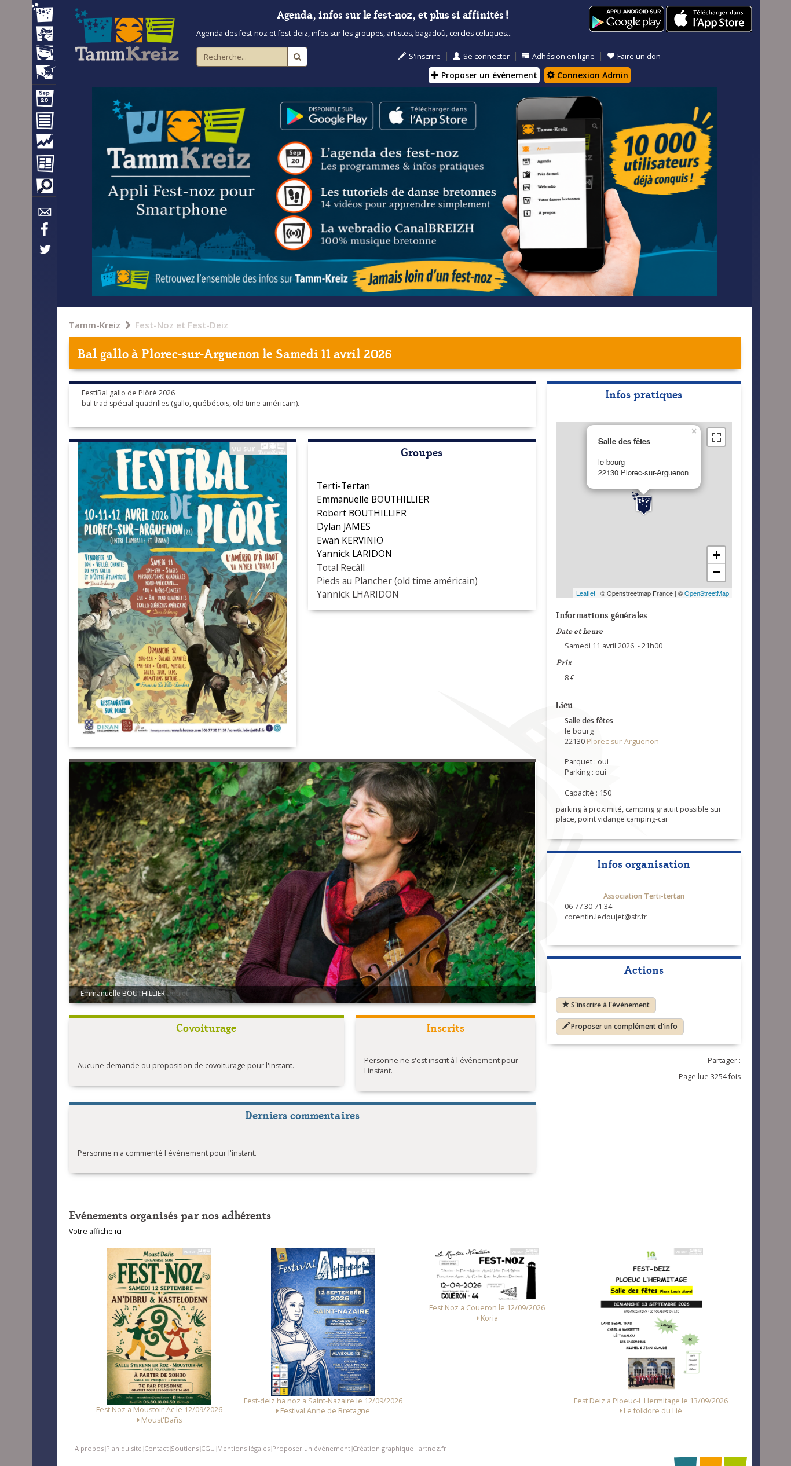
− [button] (716, 572)
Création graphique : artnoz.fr (399, 1448)
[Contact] (44, 215)
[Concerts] (44, 34)
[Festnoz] (44, 13)
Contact (156, 1448)
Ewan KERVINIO (350, 540)
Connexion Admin (591, 74)
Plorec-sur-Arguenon (200, 353)
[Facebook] (44, 233)
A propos (89, 1448)
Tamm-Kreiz (94, 325)
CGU (208, 1448)
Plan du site (124, 1448)
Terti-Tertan (343, 485)
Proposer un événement (311, 1448)
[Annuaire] (44, 123)
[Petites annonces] (44, 188)
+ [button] (716, 555)
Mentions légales (243, 1448)
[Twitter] (44, 255)
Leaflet (585, 593)
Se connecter (486, 56)
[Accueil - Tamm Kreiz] (126, 35)
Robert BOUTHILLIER (362, 513)
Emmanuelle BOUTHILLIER (373, 499)
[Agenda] (44, 101)
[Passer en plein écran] (716, 437)
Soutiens (185, 1448)
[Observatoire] (44, 144)
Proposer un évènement (488, 74)
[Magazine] (44, 165)
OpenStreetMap (706, 593)
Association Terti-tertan (643, 896)
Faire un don (639, 56)
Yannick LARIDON (354, 553)
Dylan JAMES (344, 526)
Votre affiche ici (95, 1231)
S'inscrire (425, 56)
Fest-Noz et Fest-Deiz (181, 325)
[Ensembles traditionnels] (44, 67)
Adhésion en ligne (563, 56)
